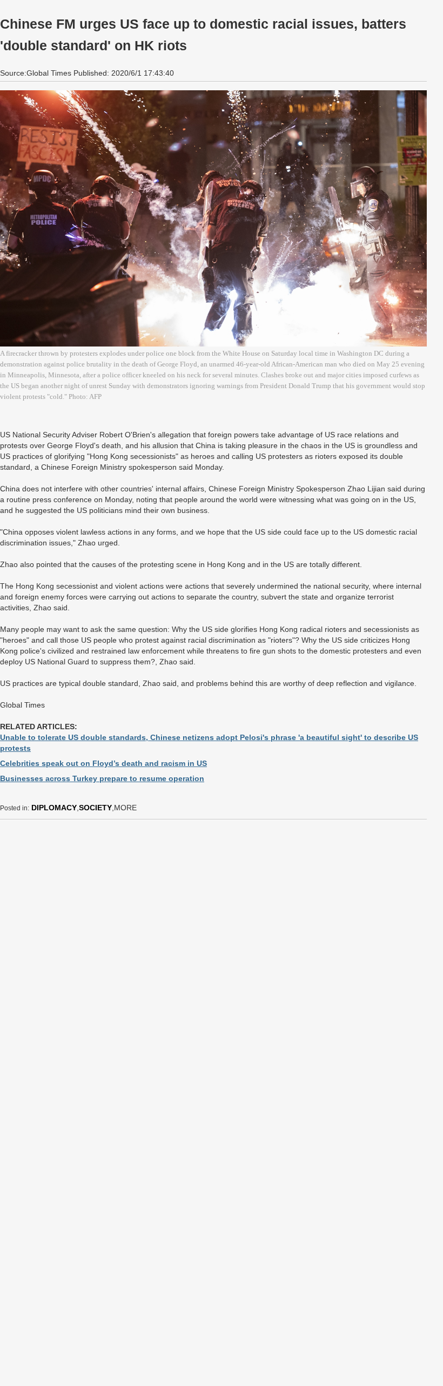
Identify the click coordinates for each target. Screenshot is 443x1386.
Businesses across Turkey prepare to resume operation (102, 778)
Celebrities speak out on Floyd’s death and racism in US (103, 763)
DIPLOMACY (54, 807)
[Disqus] (213, 963)
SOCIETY (95, 807)
